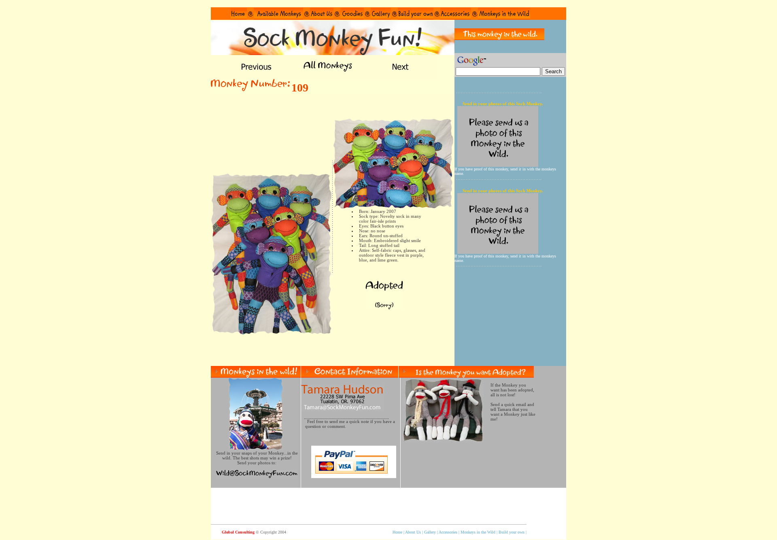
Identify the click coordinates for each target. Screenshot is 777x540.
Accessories (448, 532)
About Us (413, 532)
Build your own (511, 532)
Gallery (430, 532)
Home (397, 532)
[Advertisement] (332, 354)
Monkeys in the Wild (477, 532)
